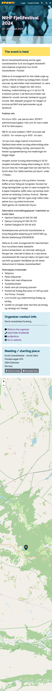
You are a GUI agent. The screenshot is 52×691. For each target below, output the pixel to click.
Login (23, 3)
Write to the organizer (18, 329)
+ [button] (4, 381)
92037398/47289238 (18, 332)
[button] (42, 3)
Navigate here (31, 370)
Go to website (14, 339)
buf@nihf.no (13, 336)
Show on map (13, 370)
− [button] (4, 385)
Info (4, 39)
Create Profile (33, 3)
